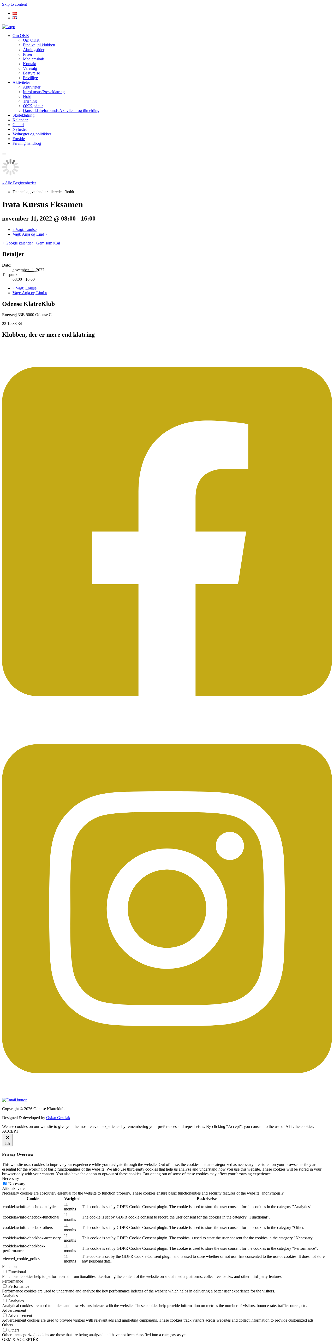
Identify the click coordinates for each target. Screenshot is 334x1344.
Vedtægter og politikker (32, 134)
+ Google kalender (17, 243)
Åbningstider (33, 49)
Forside (19, 138)
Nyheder (20, 129)
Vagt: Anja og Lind (30, 234)
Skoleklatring (23, 115)
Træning (30, 101)
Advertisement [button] (14, 1310)
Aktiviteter (21, 82)
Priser (27, 54)
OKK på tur (33, 106)
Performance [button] (12, 1281)
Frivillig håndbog (27, 143)
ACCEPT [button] (10, 1131)
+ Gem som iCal (46, 243)
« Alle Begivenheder (19, 183)
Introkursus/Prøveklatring (44, 92)
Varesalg (30, 68)
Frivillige (30, 78)
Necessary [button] (10, 1178)
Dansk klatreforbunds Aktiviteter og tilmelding (61, 110)
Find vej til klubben (39, 45)
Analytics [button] (10, 1295)
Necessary (16, 1184)
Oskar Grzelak (58, 1117)
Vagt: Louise (25, 229)
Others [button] (7, 1325)
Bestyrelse (31, 73)
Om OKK (21, 35)
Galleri (18, 124)
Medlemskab (33, 59)
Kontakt (29, 63)
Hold (27, 96)
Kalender (20, 120)
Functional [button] (11, 1266)
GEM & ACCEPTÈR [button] (20, 1339)
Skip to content (14, 4)
